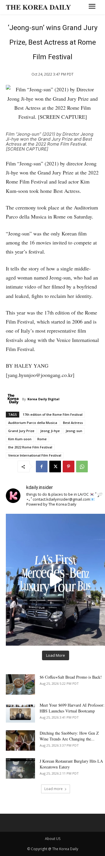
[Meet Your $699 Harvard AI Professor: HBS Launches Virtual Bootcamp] (20, 712)
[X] (55, 466)
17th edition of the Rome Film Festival (53, 414)
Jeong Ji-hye (50, 431)
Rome (42, 439)
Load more (53, 788)
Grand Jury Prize (21, 431)
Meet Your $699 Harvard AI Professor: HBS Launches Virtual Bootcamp (72, 708)
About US (52, 838)
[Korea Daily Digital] (14, 399)
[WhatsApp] (82, 466)
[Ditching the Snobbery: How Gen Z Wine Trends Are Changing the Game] (20, 740)
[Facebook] (42, 466)
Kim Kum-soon (20, 439)
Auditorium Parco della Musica (32, 422)
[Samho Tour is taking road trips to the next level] (55, 580)
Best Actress (73, 422)
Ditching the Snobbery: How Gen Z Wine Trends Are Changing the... (69, 736)
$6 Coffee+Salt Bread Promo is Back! (71, 677)
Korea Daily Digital (43, 399)
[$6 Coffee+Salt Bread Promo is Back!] (20, 684)
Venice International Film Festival (34, 455)
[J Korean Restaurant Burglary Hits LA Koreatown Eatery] (20, 768)
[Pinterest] (68, 466)
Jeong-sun (74, 431)
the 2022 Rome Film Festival (30, 447)
